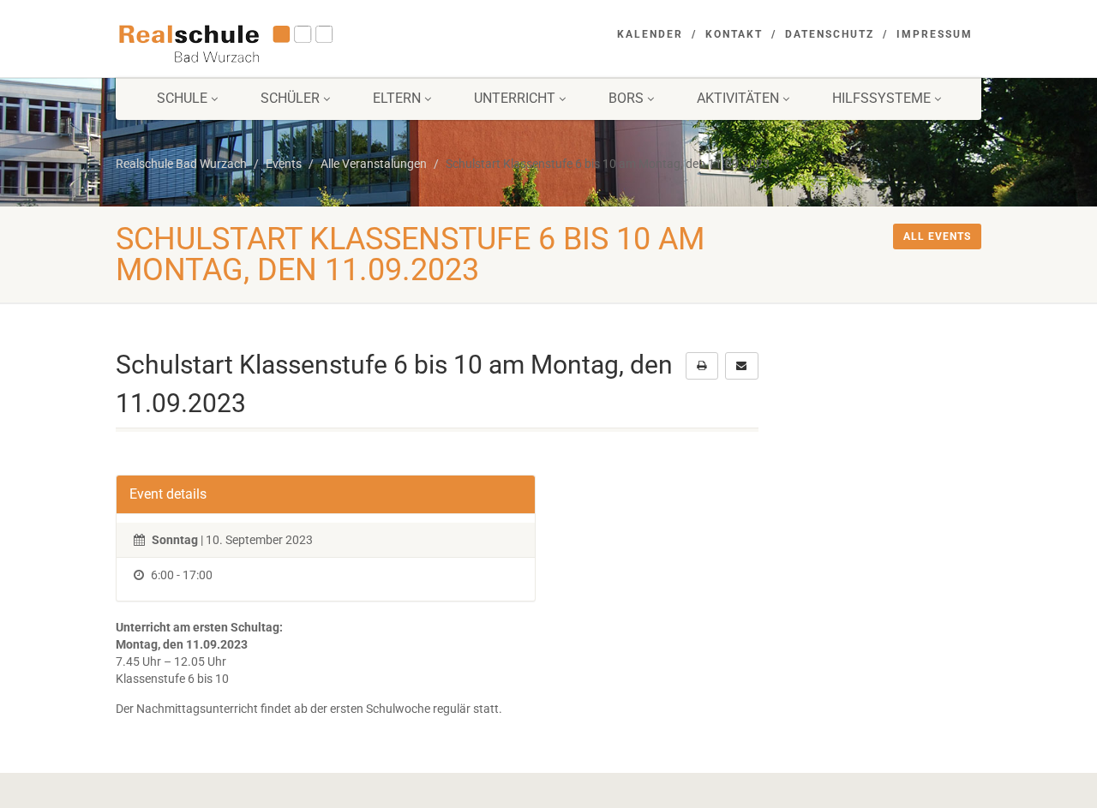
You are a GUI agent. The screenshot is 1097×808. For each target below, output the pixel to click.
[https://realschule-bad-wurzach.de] (251, 42)
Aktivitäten (738, 98)
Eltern (397, 98)
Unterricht (514, 98)
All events (937, 236)
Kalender (650, 34)
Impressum (934, 34)
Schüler (290, 98)
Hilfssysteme (881, 98)
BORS (626, 98)
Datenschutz (829, 34)
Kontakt (734, 34)
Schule (182, 98)
